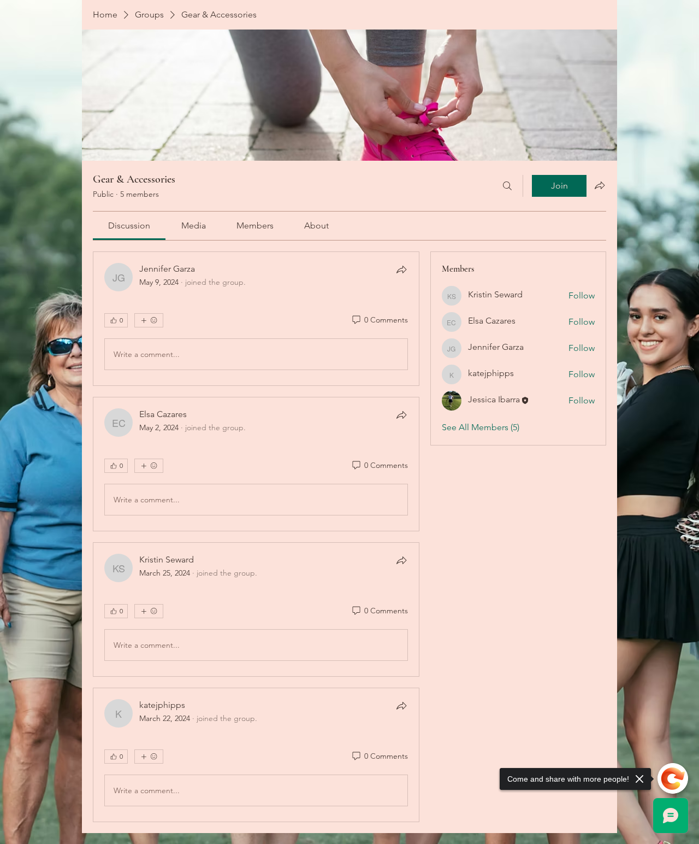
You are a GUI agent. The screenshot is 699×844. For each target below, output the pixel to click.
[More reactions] (148, 320)
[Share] (401, 269)
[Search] (507, 186)
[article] (256, 318)
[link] (129, 225)
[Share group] (599, 185)
